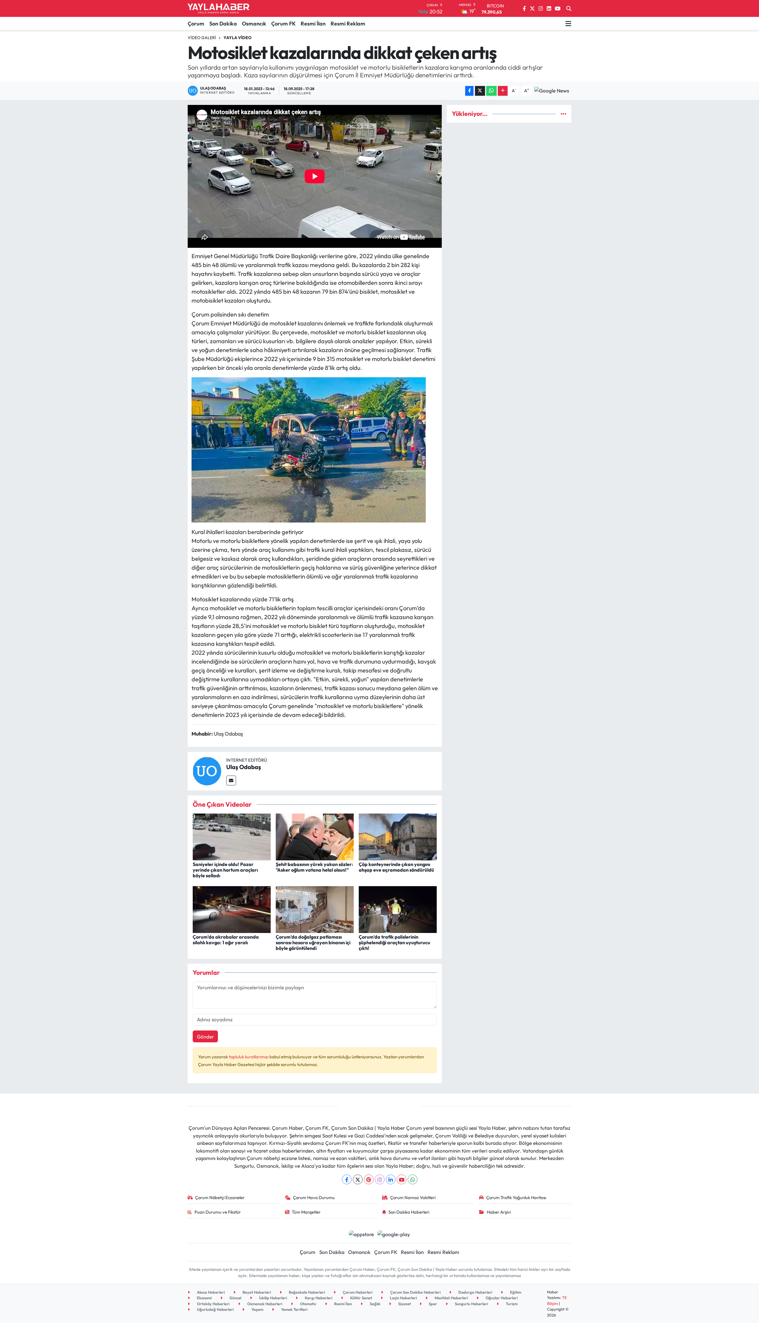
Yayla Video (237, 37)
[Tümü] (563, 114)
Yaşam (257, 1309)
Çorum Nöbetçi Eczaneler (220, 1197)
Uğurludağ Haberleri (215, 1309)
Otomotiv (307, 1303)
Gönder (205, 1036)
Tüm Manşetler (306, 1212)
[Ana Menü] (568, 23)
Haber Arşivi (499, 1212)
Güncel (235, 1297)
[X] (358, 1179)
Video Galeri (202, 37)
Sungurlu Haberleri (471, 1303)
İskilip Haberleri (272, 1297)
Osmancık (254, 23)
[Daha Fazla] (503, 91)
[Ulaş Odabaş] (207, 770)
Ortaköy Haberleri (212, 1303)
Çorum (196, 23)
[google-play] (394, 1233)
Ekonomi (204, 1297)
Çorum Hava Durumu (314, 1197)
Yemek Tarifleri (293, 1309)
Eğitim (515, 1292)
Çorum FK (283, 23)
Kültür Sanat (360, 1297)
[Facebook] (347, 1179)
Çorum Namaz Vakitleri (413, 1197)
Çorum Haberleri (357, 1292)
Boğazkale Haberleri (306, 1292)
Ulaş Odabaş (243, 767)
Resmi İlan (313, 23)
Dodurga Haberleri (474, 1292)
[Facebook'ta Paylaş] (469, 91)
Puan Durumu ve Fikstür (217, 1212)
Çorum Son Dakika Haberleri (415, 1292)
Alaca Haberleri (210, 1292)
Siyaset (404, 1303)
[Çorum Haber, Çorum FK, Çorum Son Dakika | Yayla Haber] (218, 8)
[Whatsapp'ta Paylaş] (491, 91)
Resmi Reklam (348, 23)
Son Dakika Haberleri (408, 1212)
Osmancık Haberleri (264, 1303)
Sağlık (374, 1303)
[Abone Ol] (551, 90)
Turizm (511, 1303)
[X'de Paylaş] (480, 91)
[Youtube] (401, 1179)
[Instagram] (380, 1179)
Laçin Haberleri (403, 1297)
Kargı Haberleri (318, 1297)
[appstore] (361, 1233)
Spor (432, 1303)
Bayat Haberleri (256, 1292)
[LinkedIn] (391, 1179)
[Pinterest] (369, 1179)
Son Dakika (223, 23)
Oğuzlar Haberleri (501, 1297)
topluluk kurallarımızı (249, 1057)
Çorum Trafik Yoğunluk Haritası (516, 1197)
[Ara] (568, 8)
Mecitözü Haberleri (451, 1297)
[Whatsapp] (412, 1179)
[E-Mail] (231, 780)
